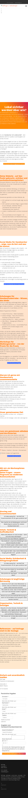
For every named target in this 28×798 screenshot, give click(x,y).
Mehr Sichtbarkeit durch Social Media (14, 284)
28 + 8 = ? (4, 741)
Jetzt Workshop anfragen (14, 363)
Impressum (3, 785)
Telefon (4, 715)
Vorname (5, 696)
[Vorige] (0, 101)
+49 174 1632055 (10, 2)
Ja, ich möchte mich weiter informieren (13, 753)
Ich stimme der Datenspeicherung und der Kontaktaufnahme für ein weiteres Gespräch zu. (13, 748)
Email (4, 709)
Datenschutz (4, 789)
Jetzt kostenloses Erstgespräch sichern (14, 164)
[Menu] (26, 6)
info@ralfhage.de (18, 2)
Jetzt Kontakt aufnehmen (14, 456)
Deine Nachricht (6, 739)
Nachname (5, 703)
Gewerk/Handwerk (8, 730)
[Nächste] (1, 101)
